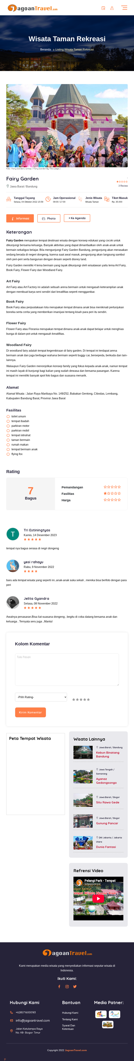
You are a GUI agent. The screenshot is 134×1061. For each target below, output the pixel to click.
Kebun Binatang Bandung (107, 754)
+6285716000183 (26, 1012)
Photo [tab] (51, 218)
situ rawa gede (107, 802)
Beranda (45, 49)
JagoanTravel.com (76, 1050)
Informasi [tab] (22, 218)
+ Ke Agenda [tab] (77, 218)
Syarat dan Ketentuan (68, 1027)
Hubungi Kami (70, 1012)
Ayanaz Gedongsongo (106, 780)
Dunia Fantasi (106, 847)
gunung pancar (107, 823)
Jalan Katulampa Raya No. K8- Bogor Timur (29, 1030)
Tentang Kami (70, 1019)
